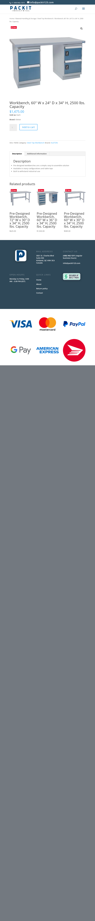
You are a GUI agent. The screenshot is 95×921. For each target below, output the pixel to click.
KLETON (54, 143)
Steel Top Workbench (45, 18)
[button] (81, 28)
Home (12, 18)
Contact (39, 293)
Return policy (42, 288)
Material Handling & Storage (25, 18)
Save (14, 27)
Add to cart (28, 127)
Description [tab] (17, 153)
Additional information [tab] (37, 153)
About (38, 284)
